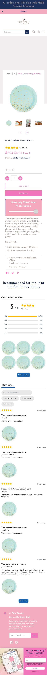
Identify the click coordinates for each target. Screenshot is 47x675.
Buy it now (23, 193)
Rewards (23, 11)
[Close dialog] (45, 649)
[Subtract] (7, 178)
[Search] (27, 32)
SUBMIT (35, 668)
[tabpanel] (23, 497)
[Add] (20, 178)
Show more (23, 601)
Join (34, 635)
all (14, 74)
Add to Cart (24, 186)
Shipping (8, 158)
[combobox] (14, 32)
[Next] (27, 132)
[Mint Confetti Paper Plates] (8, 123)
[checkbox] (7, 404)
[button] (33, 32)
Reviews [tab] (8, 385)
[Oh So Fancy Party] (23, 21)
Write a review (23, 375)
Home (8, 74)
